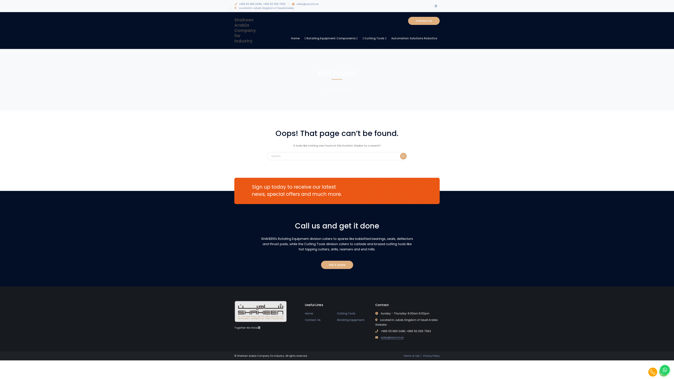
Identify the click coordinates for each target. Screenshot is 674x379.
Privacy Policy (431, 356)
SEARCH (403, 156)
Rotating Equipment (350, 320)
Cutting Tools (346, 313)
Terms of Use (411, 356)
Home (329, 89)
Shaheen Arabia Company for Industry (245, 30)
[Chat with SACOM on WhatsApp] (665, 370)
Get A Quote (337, 265)
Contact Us (424, 21)
